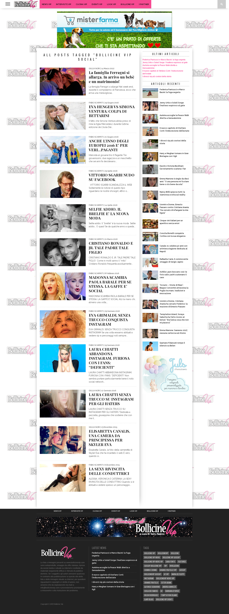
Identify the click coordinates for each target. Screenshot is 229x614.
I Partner (144, 4)
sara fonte (170, 561)
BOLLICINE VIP (149, 553)
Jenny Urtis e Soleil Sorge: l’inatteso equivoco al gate (165, 62)
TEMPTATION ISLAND (169, 595)
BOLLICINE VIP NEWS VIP (153, 561)
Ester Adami (166, 582)
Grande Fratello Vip (168, 570)
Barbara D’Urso (172, 591)
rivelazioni (174, 565)
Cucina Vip (81, 4)
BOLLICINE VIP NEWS (152, 557)
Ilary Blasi (148, 599)
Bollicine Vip (127, 4)
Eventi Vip (97, 4)
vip (165, 565)
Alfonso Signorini (152, 586)
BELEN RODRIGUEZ (151, 595)
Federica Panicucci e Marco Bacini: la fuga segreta (164, 60)
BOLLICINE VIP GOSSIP (171, 557)
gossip (182, 570)
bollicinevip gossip (152, 574)
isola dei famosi (151, 591)
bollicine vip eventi (164, 599)
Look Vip (111, 4)
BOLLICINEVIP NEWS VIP (165, 578)
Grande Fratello (151, 582)
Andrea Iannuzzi (169, 586)
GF (161, 591)
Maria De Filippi (178, 574)
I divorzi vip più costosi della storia (157, 76)
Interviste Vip (63, 4)
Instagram (148, 578)
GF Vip (166, 574)
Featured (182, 561)
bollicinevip (163, 553)
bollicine (175, 553)
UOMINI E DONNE (150, 570)
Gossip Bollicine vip (152, 565)
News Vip (46, 4)
